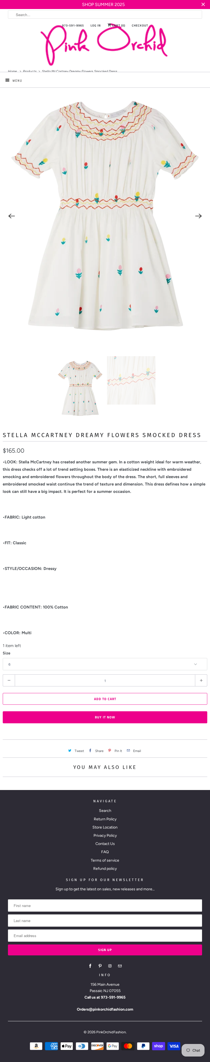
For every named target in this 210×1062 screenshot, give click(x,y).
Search (105, 810)
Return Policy (105, 819)
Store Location (105, 827)
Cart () (118, 25)
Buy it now (105, 717)
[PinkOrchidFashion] (105, 44)
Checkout (140, 25)
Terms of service (105, 860)
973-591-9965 (73, 25)
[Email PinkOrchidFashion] (119, 966)
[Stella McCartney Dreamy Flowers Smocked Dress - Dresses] (105, 216)
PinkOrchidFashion (111, 1032)
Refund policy (105, 868)
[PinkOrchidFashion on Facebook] (90, 966)
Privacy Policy (105, 835)
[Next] (198, 216)
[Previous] (11, 216)
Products (30, 71)
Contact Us (105, 843)
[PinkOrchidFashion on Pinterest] (100, 966)
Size (6, 653)
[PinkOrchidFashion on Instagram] (109, 966)
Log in (96, 25)
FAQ (105, 852)
